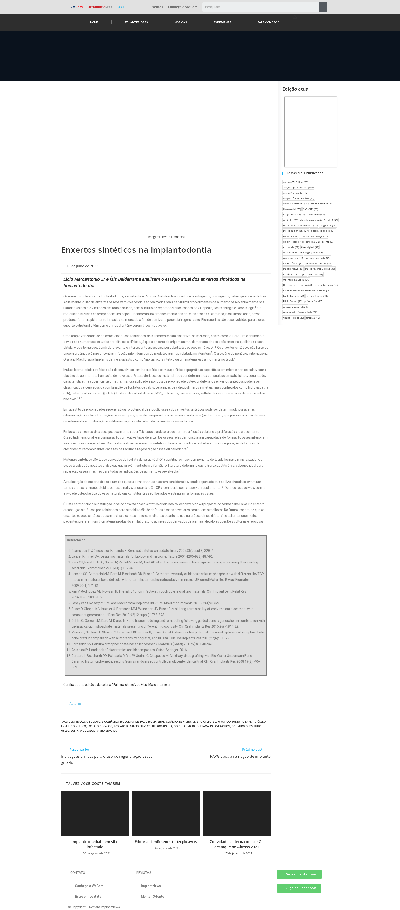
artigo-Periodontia (295, 193)
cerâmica (290, 220)
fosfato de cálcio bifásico (132, 726)
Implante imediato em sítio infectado (95, 844)
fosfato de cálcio (100, 726)
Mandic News (293, 268)
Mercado (315, 274)
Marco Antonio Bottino (320, 268)
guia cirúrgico (293, 257)
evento (328, 241)
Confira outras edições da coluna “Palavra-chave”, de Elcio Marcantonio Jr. (117, 684)
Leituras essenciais (318, 263)
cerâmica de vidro (178, 721)
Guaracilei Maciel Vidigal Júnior (303, 252)
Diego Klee (328, 225)
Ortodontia (100, 7)
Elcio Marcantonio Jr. (228, 721)
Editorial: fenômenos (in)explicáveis (166, 841)
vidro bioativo (107, 730)
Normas (181, 22)
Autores (75, 704)
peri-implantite (317, 295)
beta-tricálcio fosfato (84, 721)
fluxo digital (310, 247)
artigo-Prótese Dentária (298, 198)
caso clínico (316, 214)
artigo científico (322, 203)
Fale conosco (268, 22)
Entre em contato (88, 896)
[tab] (75, 703)
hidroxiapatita (162, 726)
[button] (299, 874)
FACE (120, 7)
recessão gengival (295, 306)
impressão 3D (293, 263)
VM (76, 7)
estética (313, 241)
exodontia (291, 247)
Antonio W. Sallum (295, 182)
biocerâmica (110, 721)
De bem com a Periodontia (300, 225)
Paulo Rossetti (293, 295)
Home (94, 22)
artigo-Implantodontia (298, 187)
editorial (290, 236)
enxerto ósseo (255, 721)
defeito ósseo (202, 721)
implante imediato (317, 257)
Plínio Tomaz (292, 301)
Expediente (222, 22)
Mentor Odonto (152, 896)
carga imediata (294, 214)
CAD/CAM (310, 209)
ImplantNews (151, 886)
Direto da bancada (296, 230)
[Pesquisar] (323, 7)
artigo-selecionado (296, 203)
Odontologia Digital (296, 279)
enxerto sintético (73, 726)
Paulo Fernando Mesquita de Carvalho (306, 290)
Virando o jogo (293, 317)
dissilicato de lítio (323, 230)
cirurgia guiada (311, 220)
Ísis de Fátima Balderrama (191, 726)
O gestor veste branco (297, 285)
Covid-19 (331, 220)
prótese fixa (313, 301)
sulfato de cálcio (83, 730)
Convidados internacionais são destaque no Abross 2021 (237, 844)
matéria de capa (294, 274)
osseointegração (326, 285)
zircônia (313, 317)
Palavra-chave (220, 726)
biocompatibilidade (133, 721)
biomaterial (156, 721)
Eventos (156, 7)
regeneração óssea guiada (300, 312)
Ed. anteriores (136, 22)
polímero (238, 726)
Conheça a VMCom (183, 7)
